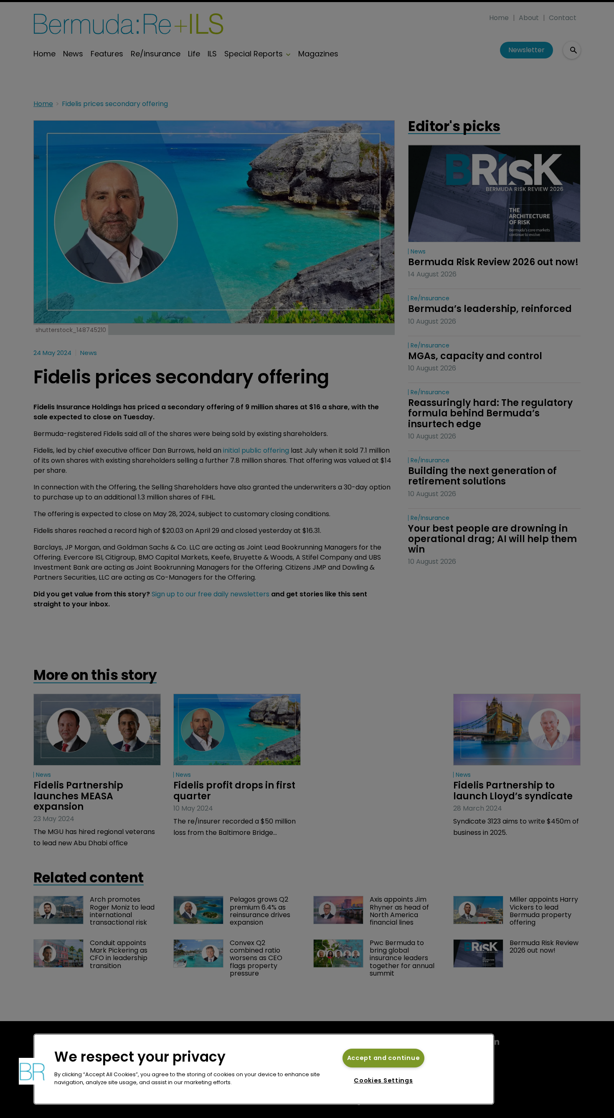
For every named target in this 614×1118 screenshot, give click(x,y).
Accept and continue (383, 1058)
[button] (32, 1071)
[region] (263, 1069)
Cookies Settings (383, 1080)
